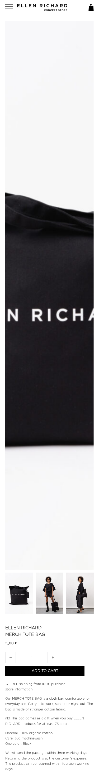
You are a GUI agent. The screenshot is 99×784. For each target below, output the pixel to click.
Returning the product (22, 758)
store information (18, 689)
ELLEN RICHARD (23, 628)
